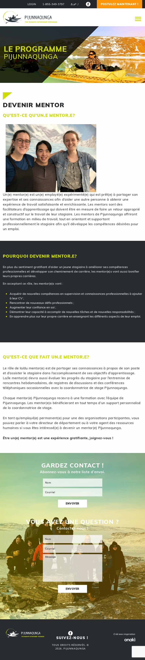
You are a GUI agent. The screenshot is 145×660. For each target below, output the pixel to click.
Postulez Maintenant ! (119, 4)
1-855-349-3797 (53, 4)
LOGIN (32, 4)
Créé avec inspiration (124, 634)
